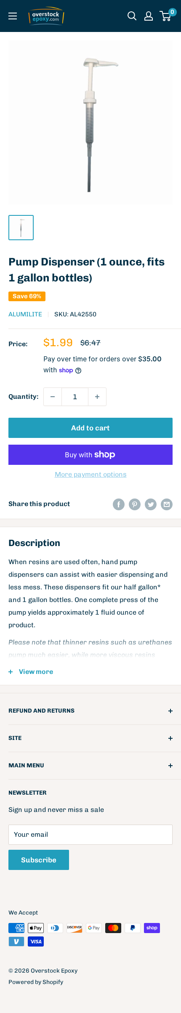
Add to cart (90, 428)
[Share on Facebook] (119, 504)
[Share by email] (167, 504)
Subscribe (38, 860)
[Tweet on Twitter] (151, 504)
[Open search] (132, 16)
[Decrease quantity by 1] (52, 397)
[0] (165, 16)
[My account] (148, 16)
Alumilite (25, 314)
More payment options (91, 474)
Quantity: (23, 396)
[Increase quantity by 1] (97, 397)
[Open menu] (12, 16)
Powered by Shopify (35, 982)
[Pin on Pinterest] (135, 504)
